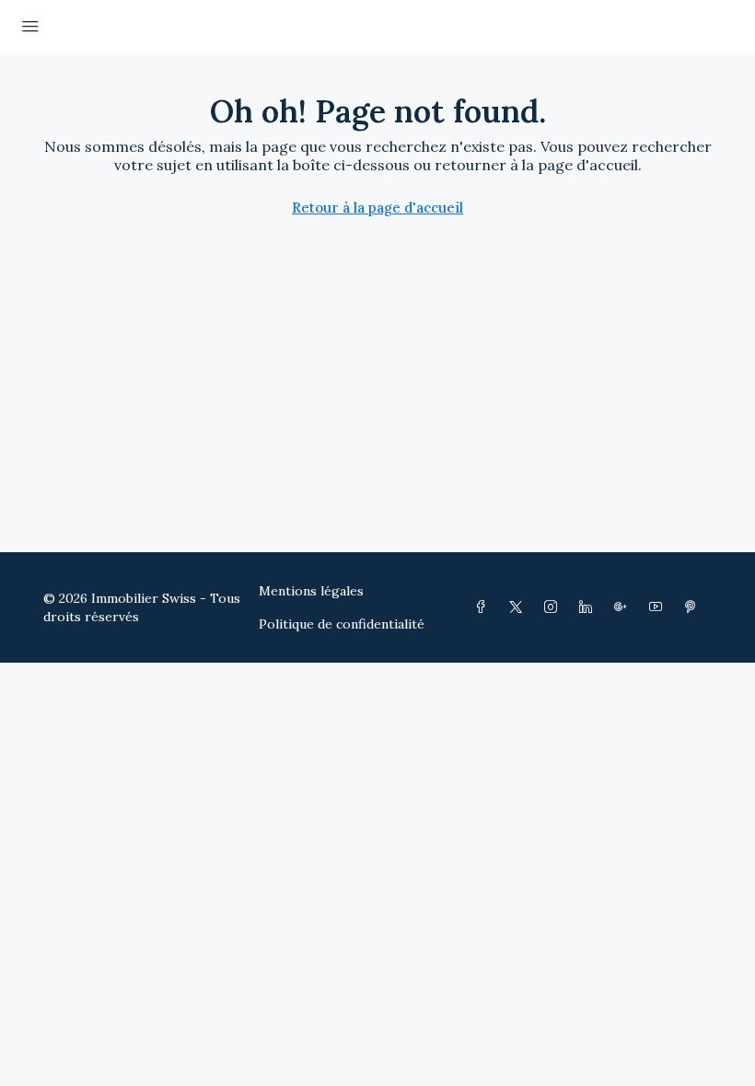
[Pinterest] (694, 607)
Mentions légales (311, 591)
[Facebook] (484, 607)
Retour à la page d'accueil (377, 207)
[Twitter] (519, 607)
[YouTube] (659, 607)
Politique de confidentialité (341, 624)
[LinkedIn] (589, 607)
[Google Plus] (624, 607)
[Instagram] (554, 607)
